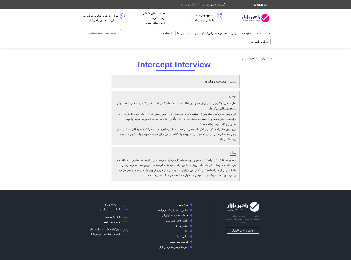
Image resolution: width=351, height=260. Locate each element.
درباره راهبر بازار (258, 41)
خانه (267, 33)
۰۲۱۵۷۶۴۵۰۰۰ (205, 15)
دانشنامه (168, 33)
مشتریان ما (184, 33)
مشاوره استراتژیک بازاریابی (211, 33)
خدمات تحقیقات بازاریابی (246, 33)
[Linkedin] (243, 238)
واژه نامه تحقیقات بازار (253, 58)
